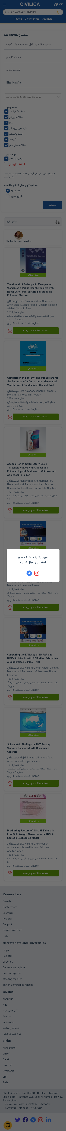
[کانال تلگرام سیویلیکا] (29, 573)
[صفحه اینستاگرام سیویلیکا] (37, 573)
